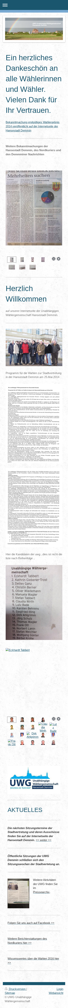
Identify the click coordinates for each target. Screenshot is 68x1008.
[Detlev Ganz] (32, 719)
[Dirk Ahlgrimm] (33, 735)
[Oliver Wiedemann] (11, 727)
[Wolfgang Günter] (43, 742)
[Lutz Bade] (53, 728)
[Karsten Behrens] (11, 735)
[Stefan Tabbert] (32, 727)
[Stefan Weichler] (32, 742)
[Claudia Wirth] (43, 727)
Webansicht (56, 992)
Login (60, 989)
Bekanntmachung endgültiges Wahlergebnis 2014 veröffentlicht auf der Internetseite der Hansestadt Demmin (33, 126)
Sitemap (10, 992)
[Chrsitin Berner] (43, 719)
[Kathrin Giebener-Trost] (22, 719)
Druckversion (17, 989)
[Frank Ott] (11, 742)
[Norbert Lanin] (22, 742)
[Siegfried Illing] (22, 735)
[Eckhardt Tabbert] (34, 681)
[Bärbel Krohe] (53, 742)
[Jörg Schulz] (43, 735)
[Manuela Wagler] (22, 727)
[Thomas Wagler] (53, 735)
